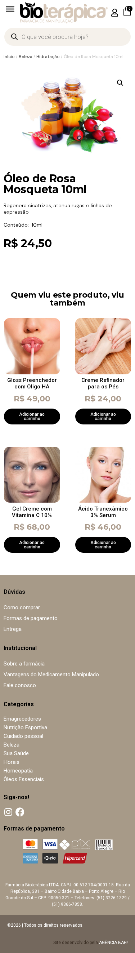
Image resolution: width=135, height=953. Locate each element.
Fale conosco (20, 685)
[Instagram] (8, 811)
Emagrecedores (22, 719)
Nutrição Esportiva (25, 727)
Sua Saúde (16, 753)
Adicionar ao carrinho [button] (32, 416)
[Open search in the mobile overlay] (67, 36)
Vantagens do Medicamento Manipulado (51, 674)
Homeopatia (18, 770)
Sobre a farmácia (24, 663)
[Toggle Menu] (10, 9)
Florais (11, 762)
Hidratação (48, 56)
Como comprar (22, 607)
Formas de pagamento (31, 618)
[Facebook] (19, 811)
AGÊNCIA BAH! (113, 942)
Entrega (13, 629)
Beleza (25, 56)
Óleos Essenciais (24, 779)
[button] (114, 12)
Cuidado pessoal (23, 736)
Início (9, 56)
